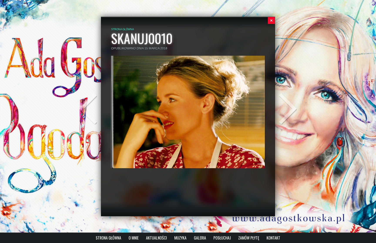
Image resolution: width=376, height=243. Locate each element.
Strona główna (122, 29)
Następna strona (288, 108)
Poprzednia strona (88, 108)
